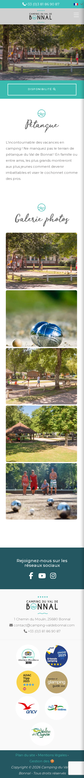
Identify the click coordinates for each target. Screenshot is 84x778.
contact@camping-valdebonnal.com (44, 625)
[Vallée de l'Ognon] (42, 735)
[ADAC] (28, 683)
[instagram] (53, 577)
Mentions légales (52, 755)
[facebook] (31, 577)
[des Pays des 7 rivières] (57, 709)
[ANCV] (28, 709)
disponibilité (40, 89)
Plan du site (25, 755)
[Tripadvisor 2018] (28, 657)
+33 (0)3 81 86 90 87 (42, 4)
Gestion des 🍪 (42, 761)
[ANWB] (56, 657)
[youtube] (42, 577)
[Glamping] (56, 683)
